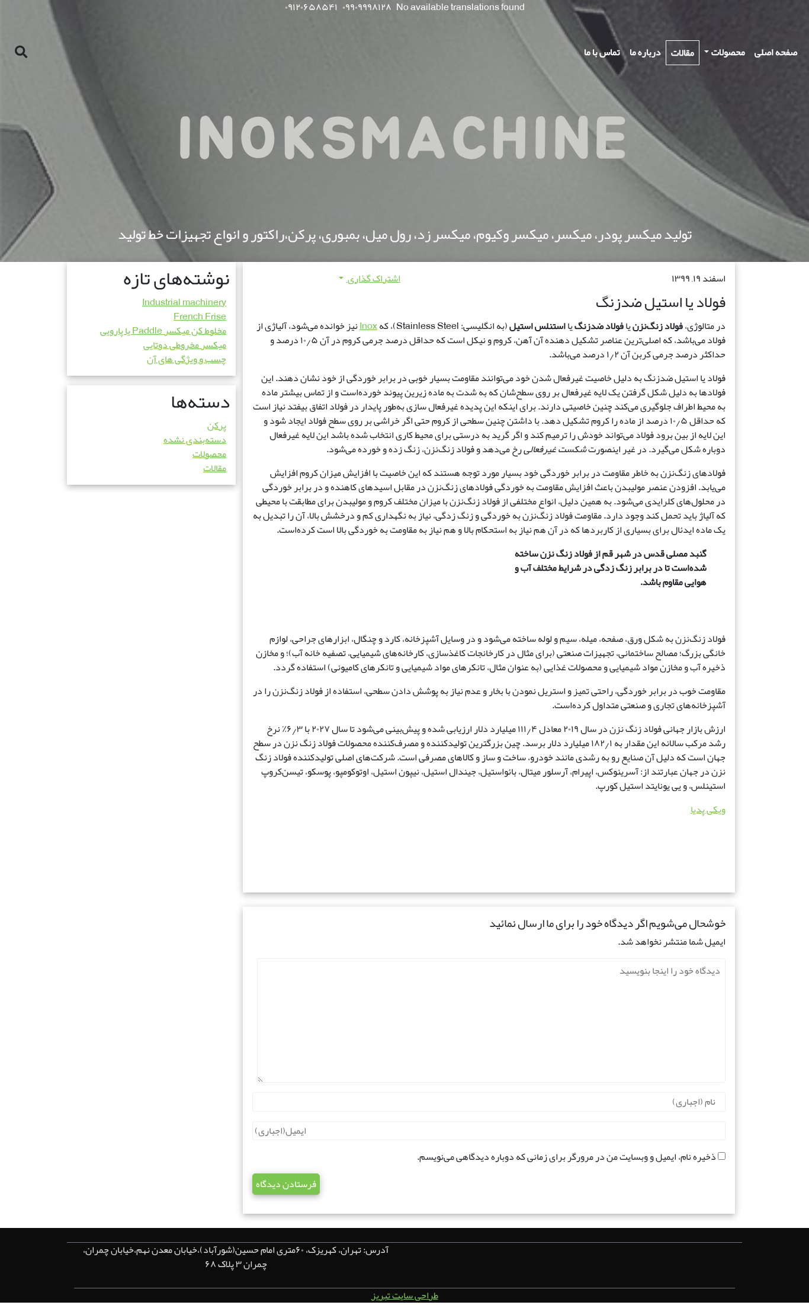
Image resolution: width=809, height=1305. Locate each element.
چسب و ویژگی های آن (186, 359)
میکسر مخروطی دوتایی (184, 344)
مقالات (214, 468)
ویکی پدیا (708, 809)
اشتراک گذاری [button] (373, 278)
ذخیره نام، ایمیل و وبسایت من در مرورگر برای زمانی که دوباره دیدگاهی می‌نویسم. (566, 1157)
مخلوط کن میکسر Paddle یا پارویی (163, 330)
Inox (368, 325)
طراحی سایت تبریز (404, 1295)
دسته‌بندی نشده (194, 439)
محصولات (209, 453)
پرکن (216, 425)
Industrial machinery (184, 302)
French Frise (200, 316)
